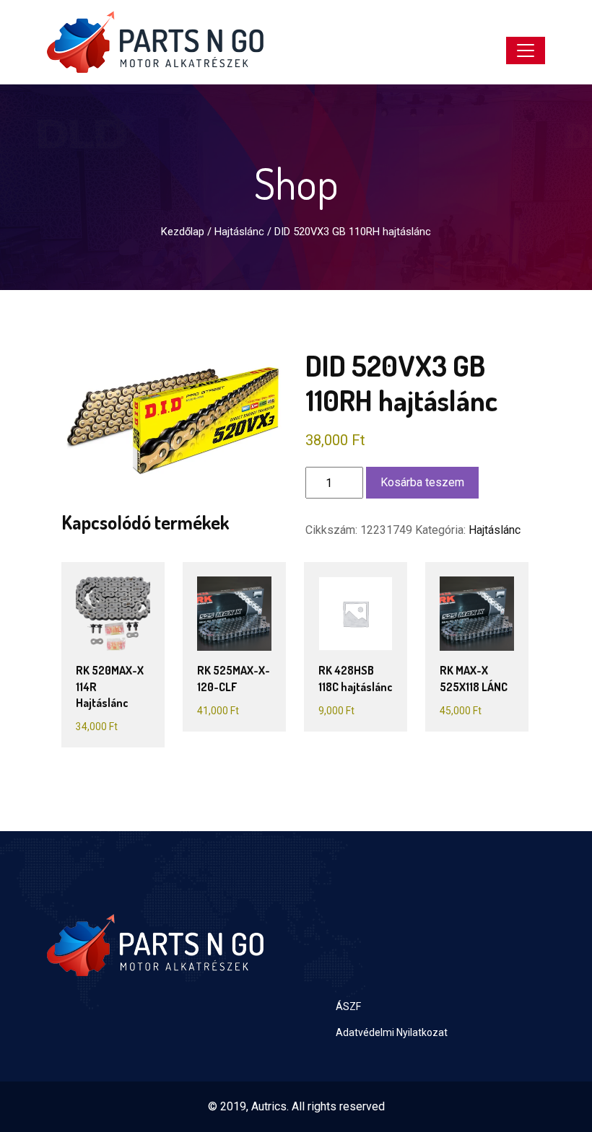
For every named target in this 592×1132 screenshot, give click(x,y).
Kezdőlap (182, 231)
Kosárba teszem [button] (115, 638)
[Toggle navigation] (525, 50)
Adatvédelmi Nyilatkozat (392, 1032)
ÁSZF (348, 1006)
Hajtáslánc (239, 231)
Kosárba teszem (422, 482)
